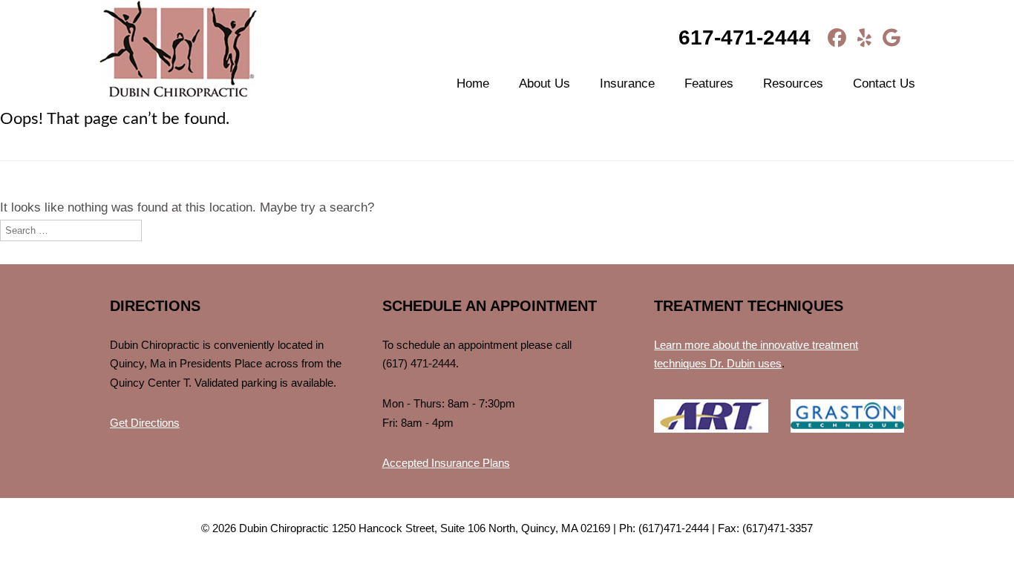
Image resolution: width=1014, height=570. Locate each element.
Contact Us (884, 83)
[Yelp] (858, 37)
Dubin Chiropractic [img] (178, 50)
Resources (793, 83)
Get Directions (145, 422)
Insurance (627, 83)
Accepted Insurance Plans (446, 462)
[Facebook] (831, 37)
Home (473, 83)
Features (708, 83)
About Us (544, 83)
